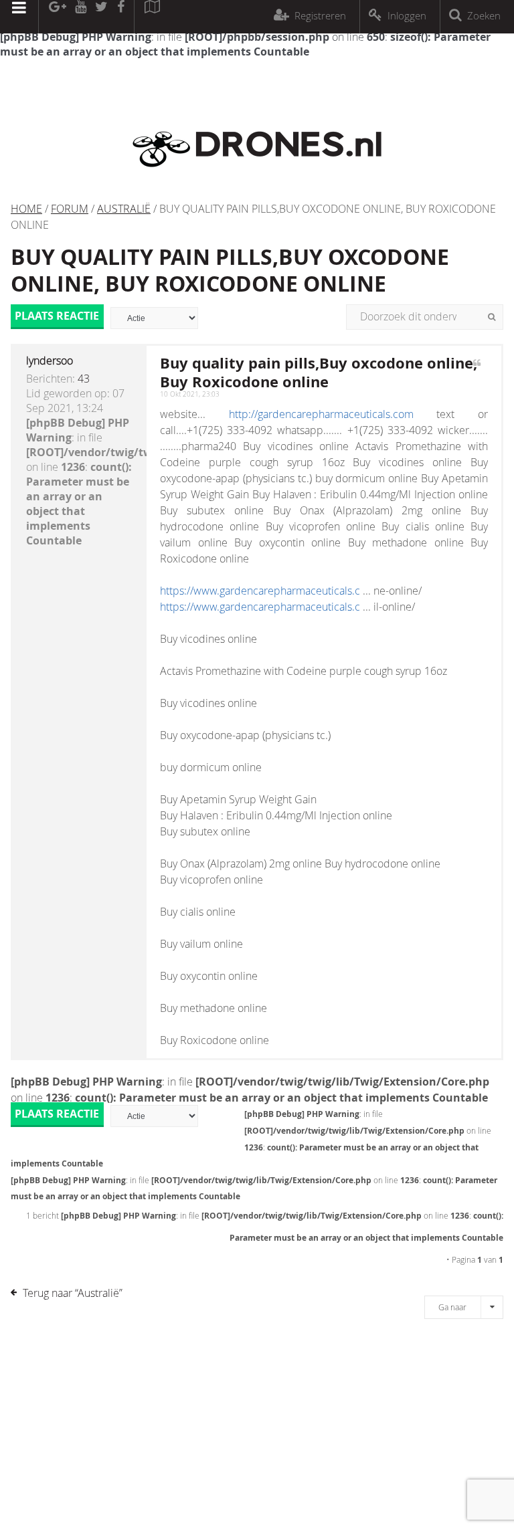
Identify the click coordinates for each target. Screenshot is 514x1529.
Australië (124, 208)
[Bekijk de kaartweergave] (152, 16)
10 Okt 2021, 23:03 (190, 394)
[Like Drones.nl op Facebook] (120, 16)
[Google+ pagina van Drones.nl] (57, 16)
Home (26, 208)
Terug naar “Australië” (72, 1293)
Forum (69, 208)
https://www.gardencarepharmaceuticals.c (260, 590)
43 (84, 378)
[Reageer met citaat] (477, 370)
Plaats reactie (57, 315)
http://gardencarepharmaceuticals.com (321, 414)
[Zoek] (491, 317)
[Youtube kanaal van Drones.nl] (80, 16)
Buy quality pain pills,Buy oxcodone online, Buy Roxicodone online (230, 270)
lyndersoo (49, 360)
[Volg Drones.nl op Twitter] (101, 16)
